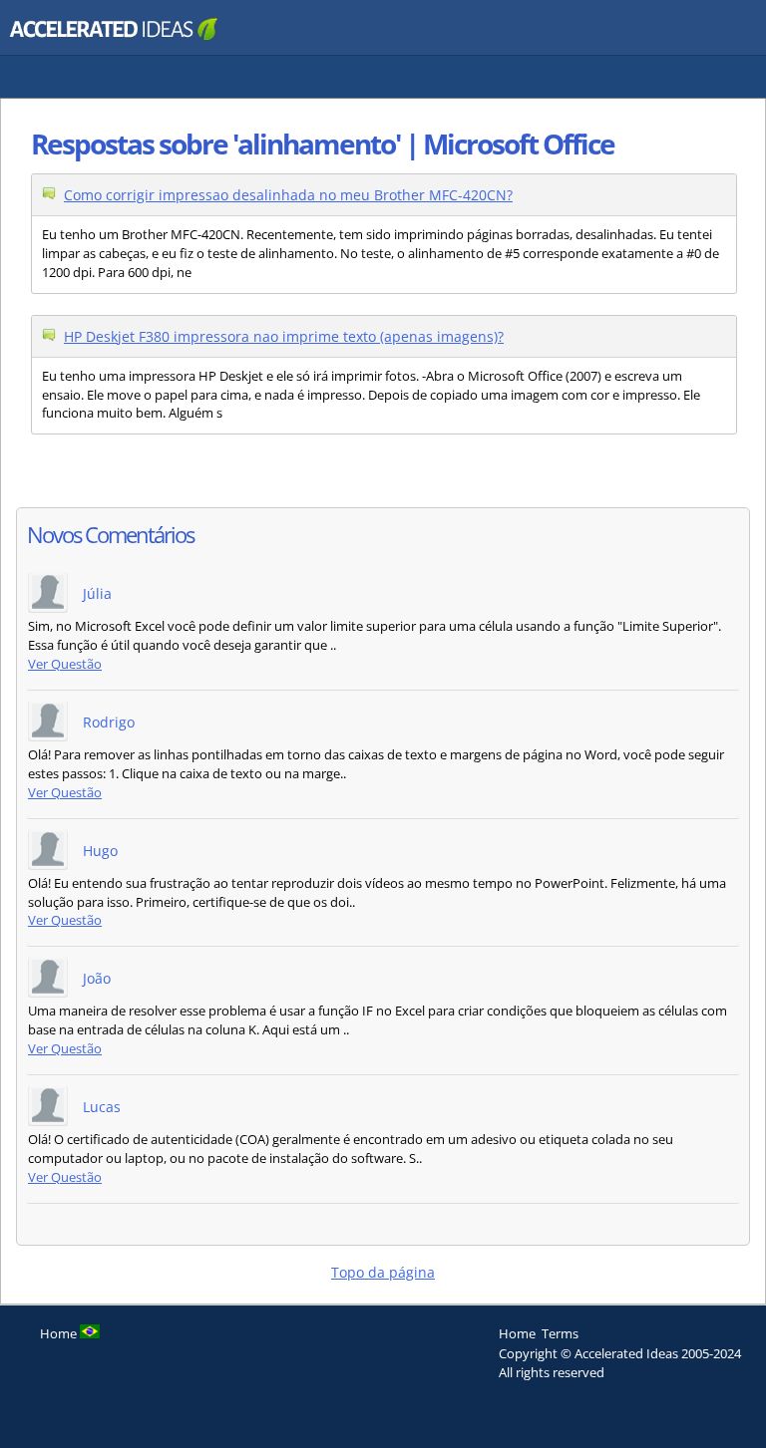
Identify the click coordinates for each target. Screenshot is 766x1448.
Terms (560, 1333)
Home (517, 1333)
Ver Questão (65, 664)
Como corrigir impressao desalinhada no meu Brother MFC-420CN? (288, 194)
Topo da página (383, 1272)
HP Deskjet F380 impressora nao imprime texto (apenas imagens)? (284, 336)
